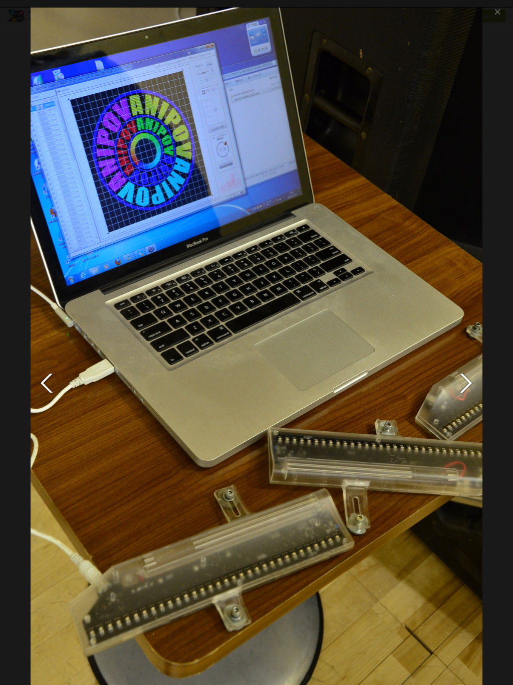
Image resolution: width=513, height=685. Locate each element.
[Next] (466, 383)
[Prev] (47, 383)
